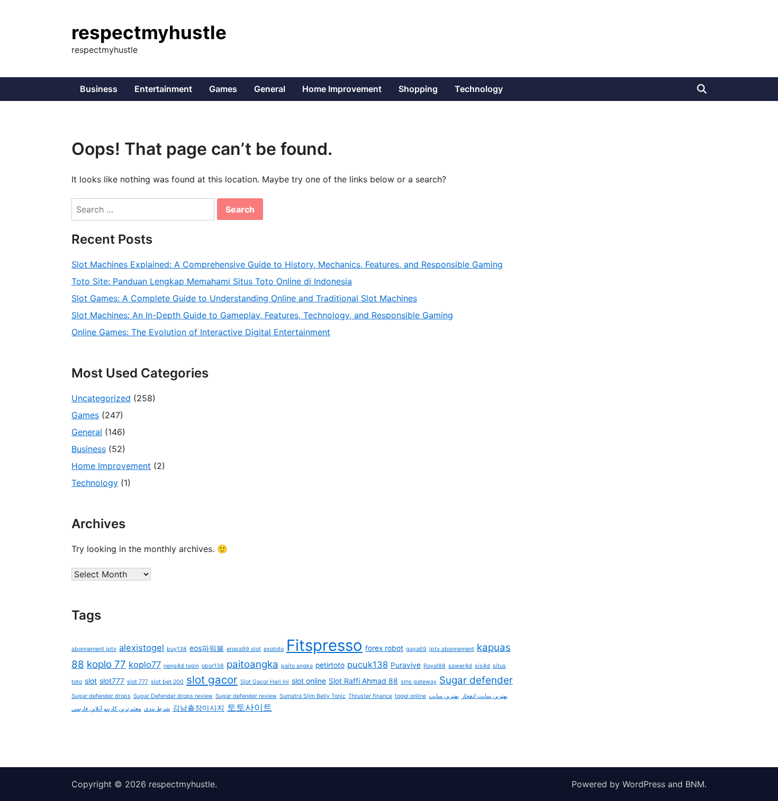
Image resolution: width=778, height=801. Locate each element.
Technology (479, 89)
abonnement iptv (93, 649)
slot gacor (212, 679)
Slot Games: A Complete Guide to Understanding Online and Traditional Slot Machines (244, 298)
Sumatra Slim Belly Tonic (312, 696)
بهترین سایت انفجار (485, 696)
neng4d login (181, 665)
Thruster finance (370, 696)
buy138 (177, 649)
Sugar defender (476, 680)
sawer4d (460, 665)
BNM (694, 784)
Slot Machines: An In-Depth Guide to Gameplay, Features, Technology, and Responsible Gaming (262, 315)
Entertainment (163, 89)
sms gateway (419, 681)
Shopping (418, 89)
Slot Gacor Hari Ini (264, 681)
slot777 (111, 681)
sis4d (482, 665)
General (269, 89)
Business (98, 89)
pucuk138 (367, 664)
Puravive (406, 665)
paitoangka (252, 664)
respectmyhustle (149, 32)
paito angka (297, 665)
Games (223, 89)
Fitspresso (324, 645)
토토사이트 (249, 707)
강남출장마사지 (198, 708)
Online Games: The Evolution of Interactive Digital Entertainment (200, 332)
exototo (274, 649)
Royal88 (434, 665)
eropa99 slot (244, 649)
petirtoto (330, 665)
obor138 (213, 665)
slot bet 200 (167, 681)
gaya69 (416, 649)
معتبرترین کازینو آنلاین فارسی (106, 708)
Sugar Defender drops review (173, 696)
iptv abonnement (451, 649)
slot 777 (137, 681)
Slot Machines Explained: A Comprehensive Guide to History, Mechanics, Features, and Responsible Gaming (287, 264)
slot (91, 681)
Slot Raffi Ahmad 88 (363, 681)
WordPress (643, 784)
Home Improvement (342, 89)
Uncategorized (101, 398)
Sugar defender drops (101, 696)
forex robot (384, 648)
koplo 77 (106, 664)
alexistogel (141, 647)
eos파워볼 (206, 648)
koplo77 (145, 664)
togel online (410, 696)
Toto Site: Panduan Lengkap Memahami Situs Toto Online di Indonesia (211, 281)
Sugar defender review (246, 696)
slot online (309, 681)
